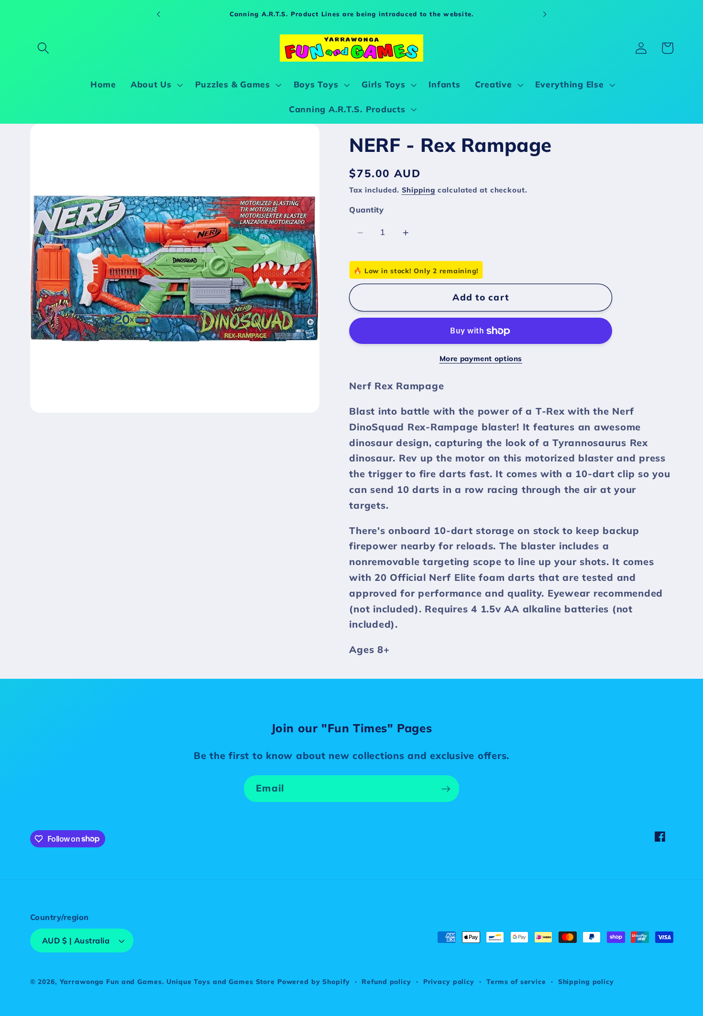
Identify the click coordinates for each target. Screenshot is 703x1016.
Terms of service (516, 982)
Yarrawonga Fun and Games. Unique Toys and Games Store (167, 982)
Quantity (366, 210)
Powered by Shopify (313, 982)
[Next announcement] (544, 13)
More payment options (481, 359)
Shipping (419, 190)
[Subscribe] (446, 788)
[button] (43, 48)
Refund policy (386, 982)
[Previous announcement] (158, 13)
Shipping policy (586, 982)
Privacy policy (448, 982)
